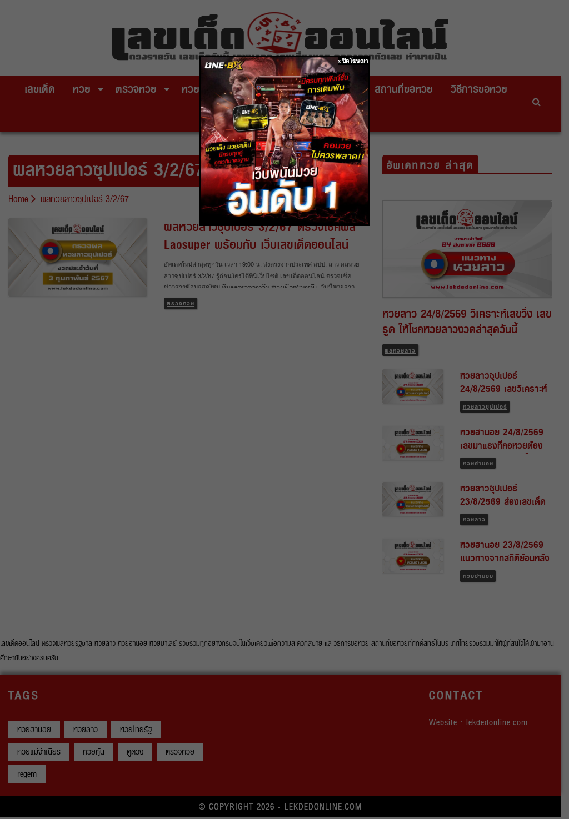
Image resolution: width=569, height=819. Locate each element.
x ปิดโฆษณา (353, 61)
